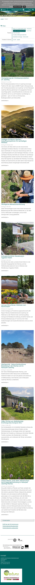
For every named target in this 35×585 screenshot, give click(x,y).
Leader (18, 40)
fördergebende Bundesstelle (10, 526)
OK (24, 7)
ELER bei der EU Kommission (10, 524)
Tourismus (28, 31)
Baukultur (29, 29)
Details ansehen (17, 7)
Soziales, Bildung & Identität (19, 35)
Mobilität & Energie (17, 37)
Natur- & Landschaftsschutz (19, 29)
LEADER (2, 19)
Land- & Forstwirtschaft (19, 31)
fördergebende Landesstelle (10, 528)
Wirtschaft (25, 37)
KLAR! (14, 40)
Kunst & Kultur (16, 33)
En (29, 10)
